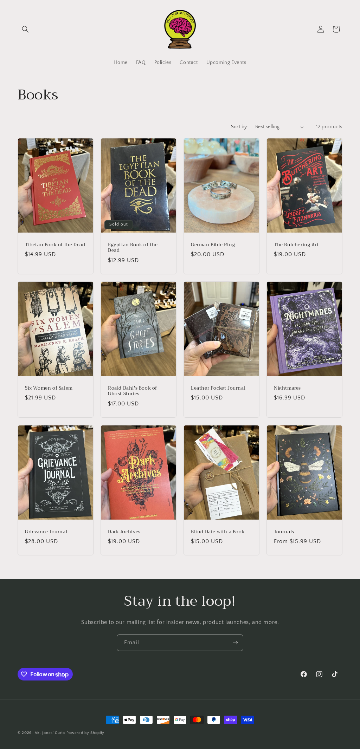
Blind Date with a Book (218, 532)
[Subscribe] (235, 642)
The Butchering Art (296, 245)
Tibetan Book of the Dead (55, 245)
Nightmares (287, 388)
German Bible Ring (213, 245)
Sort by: (239, 127)
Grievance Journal (46, 532)
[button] (25, 29)
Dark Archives (124, 532)
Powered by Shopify (85, 733)
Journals (284, 532)
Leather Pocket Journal (218, 388)
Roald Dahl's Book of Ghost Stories (132, 391)
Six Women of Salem (49, 388)
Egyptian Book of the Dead (133, 248)
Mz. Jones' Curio (49, 733)
